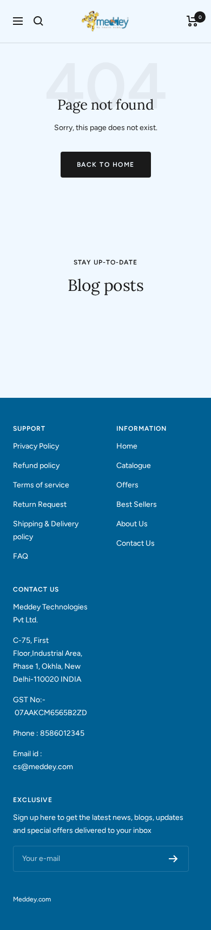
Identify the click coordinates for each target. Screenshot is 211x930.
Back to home (106, 164)
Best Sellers (136, 504)
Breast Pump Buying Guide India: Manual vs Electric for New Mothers (94, 348)
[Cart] (192, 21)
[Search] (38, 21)
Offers (127, 485)
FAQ (20, 556)
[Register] (173, 859)
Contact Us (135, 543)
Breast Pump (36, 315)
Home (126, 446)
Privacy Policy (36, 446)
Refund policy (36, 465)
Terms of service (41, 485)
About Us (132, 523)
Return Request (40, 504)
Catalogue (133, 465)
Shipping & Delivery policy (45, 530)
